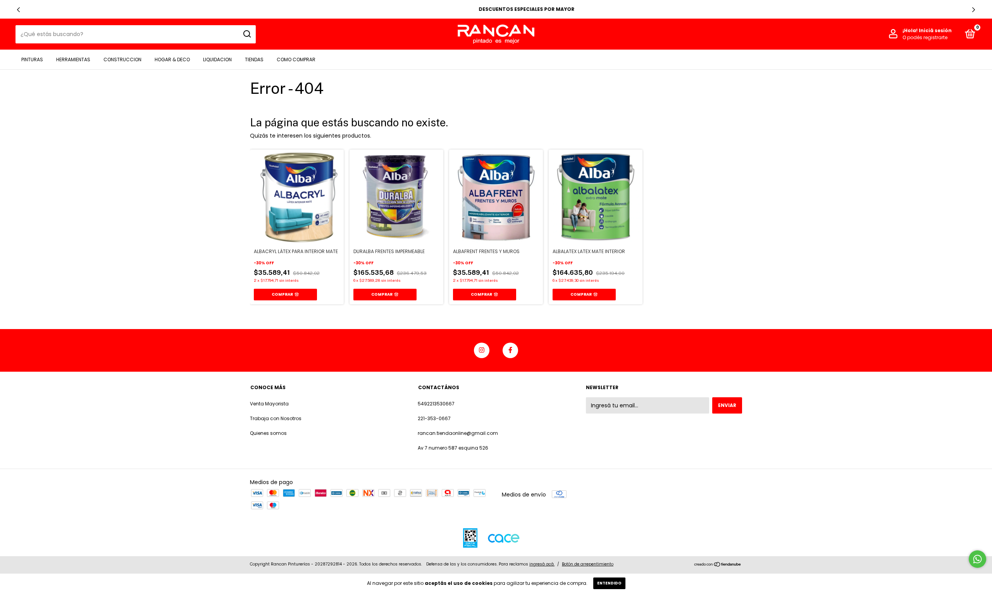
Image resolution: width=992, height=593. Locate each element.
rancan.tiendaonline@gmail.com (458, 433)
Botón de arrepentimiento (587, 564)
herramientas (73, 59)
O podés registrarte (924, 37)
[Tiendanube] (718, 565)
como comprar (296, 59)
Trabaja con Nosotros (275, 418)
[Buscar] (246, 34)
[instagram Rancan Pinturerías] (481, 350)
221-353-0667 (434, 418)
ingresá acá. (542, 564)
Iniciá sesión (935, 30)
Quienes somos (268, 433)
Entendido (609, 583)
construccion (122, 59)
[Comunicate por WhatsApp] (977, 559)
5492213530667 (436, 403)
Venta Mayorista (269, 403)
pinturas (32, 59)
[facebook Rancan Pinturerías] (510, 350)
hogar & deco (172, 59)
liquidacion (217, 59)
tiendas (254, 59)
